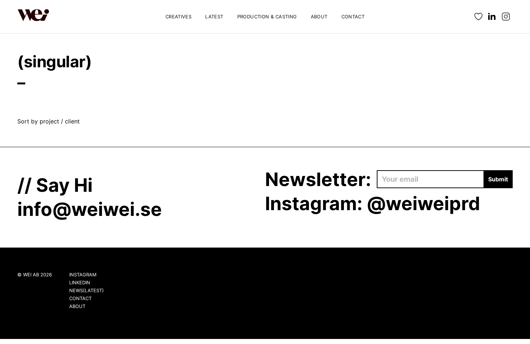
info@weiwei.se (89, 209)
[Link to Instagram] (506, 16)
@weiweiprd (423, 203)
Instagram (83, 274)
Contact (353, 16)
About (319, 16)
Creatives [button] (178, 16)
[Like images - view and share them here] (478, 16)
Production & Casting (267, 16)
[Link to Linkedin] (492, 16)
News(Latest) (86, 290)
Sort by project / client (48, 121)
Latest (214, 16)
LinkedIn (79, 282)
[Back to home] (33, 16)
